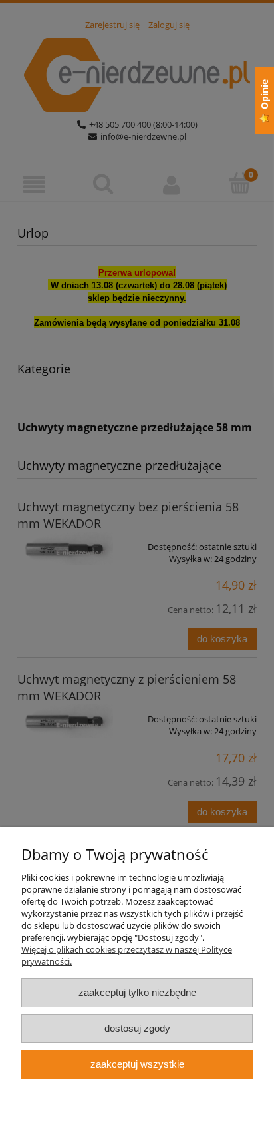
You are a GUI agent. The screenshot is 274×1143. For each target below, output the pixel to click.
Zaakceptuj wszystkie (137, 1064)
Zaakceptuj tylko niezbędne (137, 992)
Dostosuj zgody (137, 1028)
